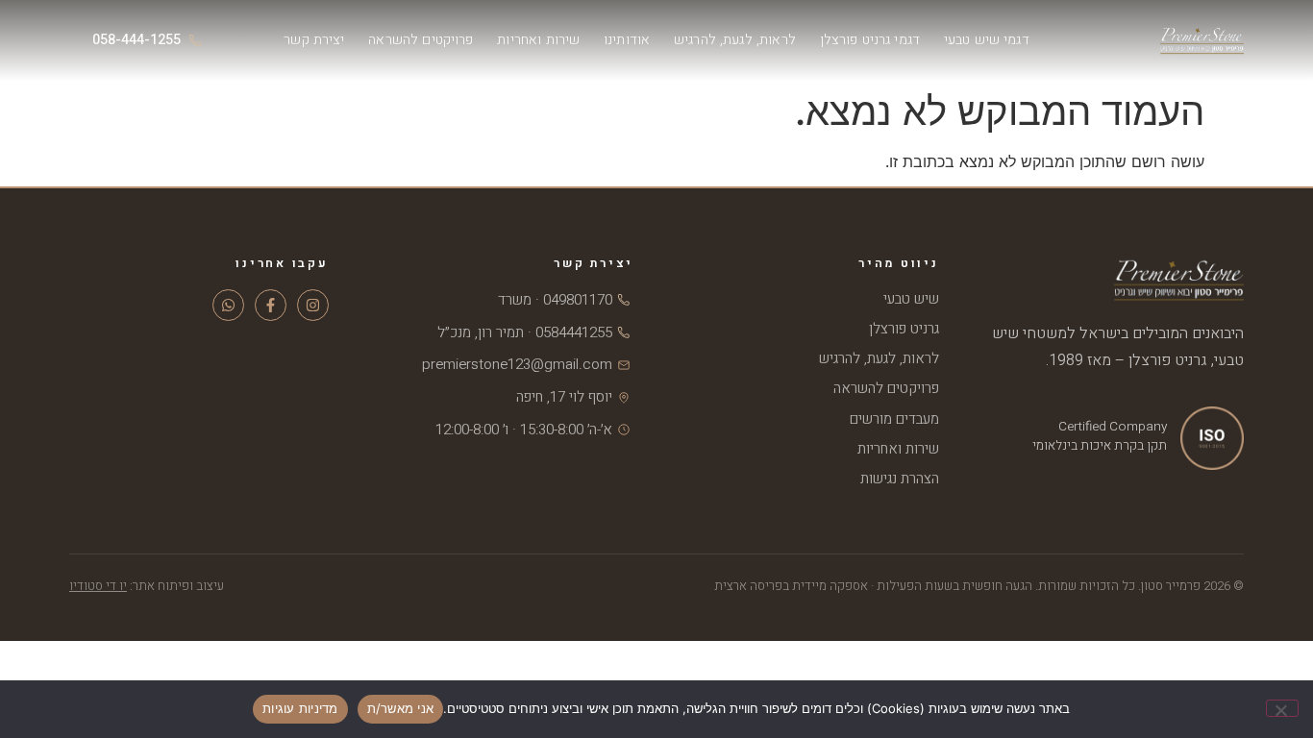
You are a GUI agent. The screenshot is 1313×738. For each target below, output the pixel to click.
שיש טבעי (911, 298)
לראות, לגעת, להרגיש (735, 40)
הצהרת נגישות (899, 478)
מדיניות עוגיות (300, 708)
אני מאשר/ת (400, 708)
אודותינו (627, 40)
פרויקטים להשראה (420, 40)
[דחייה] (1282, 708)
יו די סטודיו (98, 586)
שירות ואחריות (538, 40)
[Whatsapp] (228, 305)
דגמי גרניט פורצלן (870, 40)
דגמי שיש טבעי (986, 40)
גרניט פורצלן (904, 328)
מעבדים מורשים (894, 419)
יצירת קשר (314, 40)
